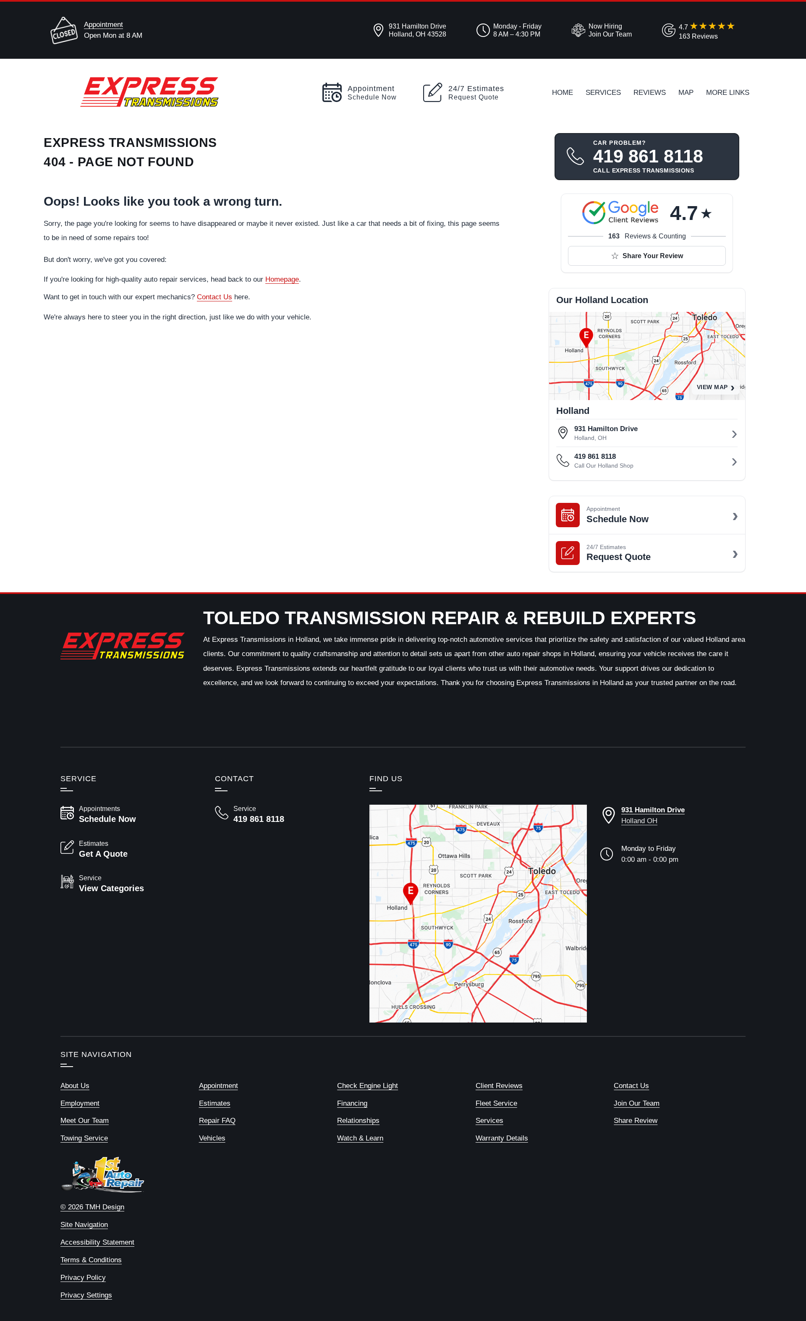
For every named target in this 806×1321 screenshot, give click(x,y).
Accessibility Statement (97, 1242)
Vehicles (212, 1138)
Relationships (358, 1120)
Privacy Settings (86, 1295)
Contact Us (214, 297)
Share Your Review (653, 255)
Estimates (214, 1103)
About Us (74, 1085)
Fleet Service (496, 1103)
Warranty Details (502, 1138)
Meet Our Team (84, 1120)
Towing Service (84, 1138)
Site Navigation (84, 1224)
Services (603, 92)
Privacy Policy (83, 1277)
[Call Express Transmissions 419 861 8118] (282, 814)
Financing (352, 1103)
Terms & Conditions (91, 1260)
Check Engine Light (367, 1085)
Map (685, 92)
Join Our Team (636, 1103)
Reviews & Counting (647, 236)
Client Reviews (499, 1085)
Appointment (103, 24)
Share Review (635, 1120)
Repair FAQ (217, 1120)
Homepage (282, 279)
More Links (727, 92)
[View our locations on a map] (478, 913)
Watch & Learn (360, 1138)
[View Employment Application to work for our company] (600, 30)
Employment (79, 1103)
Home (562, 92)
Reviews (649, 92)
